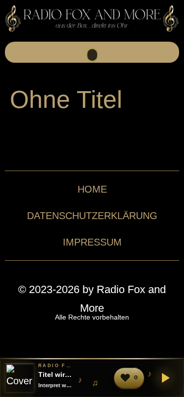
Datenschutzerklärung (92, 215)
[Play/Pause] (164, 378)
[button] (92, 55)
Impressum (92, 242)
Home (92, 189)
